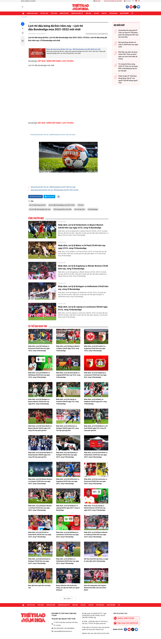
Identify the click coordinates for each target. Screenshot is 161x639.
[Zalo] (138, 6)
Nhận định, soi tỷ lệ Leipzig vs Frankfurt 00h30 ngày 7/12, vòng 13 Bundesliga (67, 401)
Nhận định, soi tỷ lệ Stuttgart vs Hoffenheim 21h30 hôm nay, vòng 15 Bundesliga (83, 287)
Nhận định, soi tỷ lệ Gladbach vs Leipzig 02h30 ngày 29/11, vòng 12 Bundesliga (68, 508)
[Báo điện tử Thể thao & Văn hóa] (80, 7)
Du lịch (96, 13)
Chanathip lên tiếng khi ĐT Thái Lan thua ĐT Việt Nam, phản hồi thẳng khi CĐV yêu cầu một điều (128, 33)
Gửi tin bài (128, 1)
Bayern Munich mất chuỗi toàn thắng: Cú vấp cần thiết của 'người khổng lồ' (67, 588)
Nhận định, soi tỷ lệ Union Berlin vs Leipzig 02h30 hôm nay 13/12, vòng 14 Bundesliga (68, 375)
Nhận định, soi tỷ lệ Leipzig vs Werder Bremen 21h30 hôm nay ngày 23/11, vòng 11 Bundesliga (94, 508)
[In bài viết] (22, 33)
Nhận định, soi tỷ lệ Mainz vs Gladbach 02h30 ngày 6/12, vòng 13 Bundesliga (95, 401)
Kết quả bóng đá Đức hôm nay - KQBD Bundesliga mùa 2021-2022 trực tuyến (53, 134)
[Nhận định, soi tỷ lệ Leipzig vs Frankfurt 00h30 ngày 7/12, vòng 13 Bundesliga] (68, 389)
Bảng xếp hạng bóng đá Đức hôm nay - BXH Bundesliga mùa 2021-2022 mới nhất (73, 49)
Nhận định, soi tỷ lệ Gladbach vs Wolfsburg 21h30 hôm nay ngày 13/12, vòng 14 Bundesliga (39, 375)
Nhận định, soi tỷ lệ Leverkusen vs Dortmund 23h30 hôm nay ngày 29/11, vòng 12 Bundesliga (95, 481)
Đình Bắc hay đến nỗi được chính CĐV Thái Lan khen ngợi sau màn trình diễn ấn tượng (128, 55)
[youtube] (131, 6)
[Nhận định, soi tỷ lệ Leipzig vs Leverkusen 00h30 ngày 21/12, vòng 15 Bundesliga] (42, 311)
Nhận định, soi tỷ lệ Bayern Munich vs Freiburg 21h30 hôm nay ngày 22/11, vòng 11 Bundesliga (95, 534)
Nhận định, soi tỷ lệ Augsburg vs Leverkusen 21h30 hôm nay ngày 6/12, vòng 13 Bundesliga (95, 375)
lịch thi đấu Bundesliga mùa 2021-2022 (62, 205)
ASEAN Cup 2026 (32, 13)
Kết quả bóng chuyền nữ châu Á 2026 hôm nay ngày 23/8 (128, 44)
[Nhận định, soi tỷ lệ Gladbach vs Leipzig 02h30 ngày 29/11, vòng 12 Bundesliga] (68, 495)
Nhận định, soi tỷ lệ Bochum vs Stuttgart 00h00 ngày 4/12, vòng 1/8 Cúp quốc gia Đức (67, 428)
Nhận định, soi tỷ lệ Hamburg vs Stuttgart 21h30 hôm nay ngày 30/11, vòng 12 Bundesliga (67, 455)
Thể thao (54, 13)
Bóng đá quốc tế (77, 13)
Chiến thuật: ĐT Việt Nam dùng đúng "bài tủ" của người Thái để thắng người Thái (128, 79)
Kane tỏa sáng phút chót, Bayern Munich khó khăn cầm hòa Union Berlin (95, 588)
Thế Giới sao (113, 13)
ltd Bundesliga (92, 209)
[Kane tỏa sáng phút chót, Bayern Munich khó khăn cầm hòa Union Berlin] (96, 575)
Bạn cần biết (124, 13)
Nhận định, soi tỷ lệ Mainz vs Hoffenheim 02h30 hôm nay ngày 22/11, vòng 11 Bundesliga (67, 561)
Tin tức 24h (44, 13)
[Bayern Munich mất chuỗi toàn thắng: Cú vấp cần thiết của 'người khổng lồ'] (68, 575)
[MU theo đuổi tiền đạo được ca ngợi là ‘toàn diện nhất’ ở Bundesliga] (96, 549)
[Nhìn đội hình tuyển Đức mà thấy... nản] (40, 575)
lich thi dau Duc (80, 209)
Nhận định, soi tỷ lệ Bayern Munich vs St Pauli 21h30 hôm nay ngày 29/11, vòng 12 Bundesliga (40, 508)
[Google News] (96, 34)
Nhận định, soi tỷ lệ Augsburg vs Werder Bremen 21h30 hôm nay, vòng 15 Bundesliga (83, 267)
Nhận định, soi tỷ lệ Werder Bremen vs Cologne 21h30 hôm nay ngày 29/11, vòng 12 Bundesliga (40, 481)
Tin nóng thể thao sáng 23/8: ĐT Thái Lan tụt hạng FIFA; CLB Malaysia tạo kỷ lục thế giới (128, 67)
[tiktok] (134, 6)
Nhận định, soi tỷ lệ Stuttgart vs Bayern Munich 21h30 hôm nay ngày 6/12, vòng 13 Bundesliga (39, 401)
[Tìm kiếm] (22, 7)
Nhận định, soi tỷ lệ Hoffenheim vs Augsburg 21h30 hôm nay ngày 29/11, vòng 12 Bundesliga (67, 481)
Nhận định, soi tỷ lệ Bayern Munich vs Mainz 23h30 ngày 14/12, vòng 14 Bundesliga (68, 348)
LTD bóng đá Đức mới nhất (62, 209)
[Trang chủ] (23, 13)
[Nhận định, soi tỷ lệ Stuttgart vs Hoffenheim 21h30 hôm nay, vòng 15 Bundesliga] (42, 291)
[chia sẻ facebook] (22, 28)
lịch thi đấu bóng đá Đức (37, 205)
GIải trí (104, 13)
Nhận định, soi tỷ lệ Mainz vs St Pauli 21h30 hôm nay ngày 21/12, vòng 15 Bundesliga (81, 246)
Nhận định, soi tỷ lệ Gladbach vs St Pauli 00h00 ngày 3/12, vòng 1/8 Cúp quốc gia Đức (96, 428)
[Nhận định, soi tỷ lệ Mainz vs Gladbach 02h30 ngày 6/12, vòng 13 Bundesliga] (96, 389)
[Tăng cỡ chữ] (22, 37)
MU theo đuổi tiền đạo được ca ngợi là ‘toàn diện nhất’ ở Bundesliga (96, 560)
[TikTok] (139, 1)
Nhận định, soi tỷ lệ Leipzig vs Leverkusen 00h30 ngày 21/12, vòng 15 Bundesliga (83, 308)
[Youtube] (136, 1)
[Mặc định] (23, 40)
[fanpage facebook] (127, 6)
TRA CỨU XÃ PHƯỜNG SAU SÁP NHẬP (113, 1)
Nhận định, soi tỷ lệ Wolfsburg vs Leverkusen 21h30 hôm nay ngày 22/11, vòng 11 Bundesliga (67, 534)
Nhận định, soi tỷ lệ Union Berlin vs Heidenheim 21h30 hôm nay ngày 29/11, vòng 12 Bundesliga (96, 455)
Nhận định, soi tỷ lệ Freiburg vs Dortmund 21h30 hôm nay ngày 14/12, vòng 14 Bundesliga (39, 348)
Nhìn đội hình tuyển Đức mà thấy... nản (39, 587)
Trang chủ (24, 16)
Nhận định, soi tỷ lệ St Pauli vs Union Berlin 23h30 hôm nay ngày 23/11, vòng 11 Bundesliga (39, 534)
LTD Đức (80, 205)
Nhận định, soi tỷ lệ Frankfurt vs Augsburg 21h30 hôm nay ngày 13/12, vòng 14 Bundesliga (95, 348)
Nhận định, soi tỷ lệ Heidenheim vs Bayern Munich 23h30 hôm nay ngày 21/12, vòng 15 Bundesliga (80, 226)
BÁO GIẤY (98, 1)
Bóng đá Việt (64, 13)
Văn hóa (88, 13)
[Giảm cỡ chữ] (22, 44)
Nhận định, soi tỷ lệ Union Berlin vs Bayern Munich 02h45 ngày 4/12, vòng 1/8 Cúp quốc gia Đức (40, 428)
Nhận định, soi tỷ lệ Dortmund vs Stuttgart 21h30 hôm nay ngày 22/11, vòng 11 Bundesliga (39, 561)
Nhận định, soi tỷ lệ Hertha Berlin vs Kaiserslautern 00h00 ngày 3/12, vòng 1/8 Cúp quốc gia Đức (40, 455)
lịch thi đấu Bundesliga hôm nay (39, 209)
